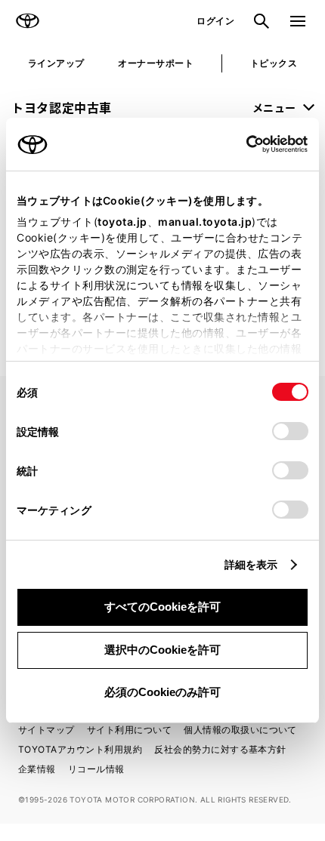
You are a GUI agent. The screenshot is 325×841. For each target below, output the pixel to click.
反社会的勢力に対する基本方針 (220, 749)
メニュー (274, 107)
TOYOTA (27, 21)
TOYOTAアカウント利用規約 (80, 749)
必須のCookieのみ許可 (162, 691)
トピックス (273, 63)
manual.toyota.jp (205, 221)
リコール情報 (96, 769)
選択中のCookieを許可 (162, 649)
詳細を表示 (251, 564)
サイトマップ (46, 729)
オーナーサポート (155, 63)
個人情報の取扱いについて (240, 729)
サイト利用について (129, 729)
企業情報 (37, 769)
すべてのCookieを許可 (162, 606)
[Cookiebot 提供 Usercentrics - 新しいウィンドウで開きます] (241, 144)
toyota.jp (122, 221)
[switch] (290, 431)
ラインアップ (56, 63)
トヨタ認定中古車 (61, 107)
